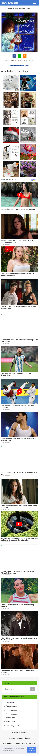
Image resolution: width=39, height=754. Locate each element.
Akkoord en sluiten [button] (32, 749)
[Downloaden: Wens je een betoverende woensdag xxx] (24, 56)
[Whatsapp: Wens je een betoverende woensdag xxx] (19, 56)
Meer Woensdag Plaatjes (19, 65)
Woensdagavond (12, 706)
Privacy (28, 738)
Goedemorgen (11, 710)
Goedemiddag (11, 714)
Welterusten (10, 722)
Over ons (12, 738)
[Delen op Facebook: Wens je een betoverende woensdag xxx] (14, 56)
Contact (20, 738)
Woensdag (10, 702)
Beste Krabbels (14, 743)
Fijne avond (10, 718)
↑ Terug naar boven (19, 733)
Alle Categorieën (12, 726)
